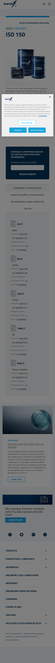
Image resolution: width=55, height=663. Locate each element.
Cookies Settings (26, 123)
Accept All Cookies (37, 130)
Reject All (18, 130)
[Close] (50, 97)
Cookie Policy (43, 116)
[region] (27, 115)
